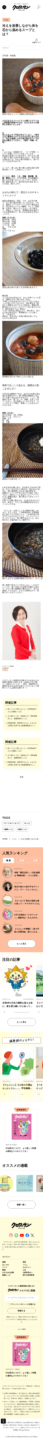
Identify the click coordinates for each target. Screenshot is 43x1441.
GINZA (36, 1422)
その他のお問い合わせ (19, 1388)
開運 (4, 1270)
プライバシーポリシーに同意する (22, 1304)
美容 (24, 1262)
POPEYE (18, 1422)
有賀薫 (5, 670)
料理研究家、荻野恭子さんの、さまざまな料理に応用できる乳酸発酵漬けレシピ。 (22, 724)
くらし (6, 20)
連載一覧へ (21, 1205)
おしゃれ (5, 1265)
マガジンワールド (31, 1427)
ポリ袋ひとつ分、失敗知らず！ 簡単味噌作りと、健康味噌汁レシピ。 (22, 717)
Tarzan (20, 1425)
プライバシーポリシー (30, 1317)
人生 (24, 1270)
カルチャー (27, 1267)
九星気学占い (28, 1272)
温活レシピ (22, 829)
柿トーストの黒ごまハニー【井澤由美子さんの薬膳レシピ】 (22, 710)
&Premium (13, 1425)
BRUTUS (11, 1422)
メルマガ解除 (21, 1329)
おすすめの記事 (8, 1272)
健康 (4, 1262)
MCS (23, 1427)
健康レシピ (8, 829)
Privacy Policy (24, 1430)
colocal (26, 1425)
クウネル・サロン (8, 1427)
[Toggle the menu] (4, 7)
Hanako (5, 1425)
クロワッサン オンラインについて (13, 1386)
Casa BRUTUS (28, 1422)
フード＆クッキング (12, 823)
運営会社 (29, 1386)
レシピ (27, 823)
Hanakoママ (35, 1425)
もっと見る (21, 944)
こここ (18, 1427)
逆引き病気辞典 (28, 1275)
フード (4, 1267)
